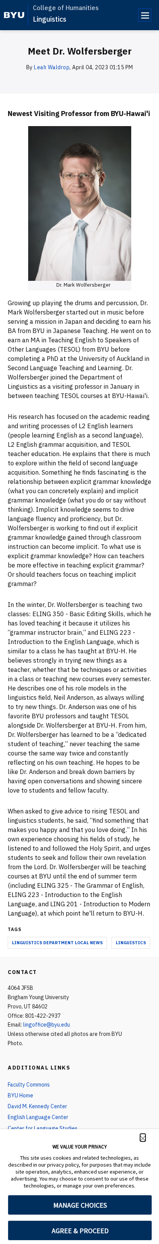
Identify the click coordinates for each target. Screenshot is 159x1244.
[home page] (14, 15)
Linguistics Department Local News (57, 942)
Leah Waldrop (51, 67)
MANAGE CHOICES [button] (80, 1205)
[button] (142, 1137)
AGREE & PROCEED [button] (80, 1230)
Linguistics (49, 19)
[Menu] (144, 15)
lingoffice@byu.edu (46, 1024)
